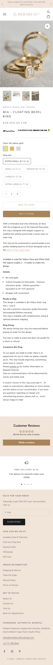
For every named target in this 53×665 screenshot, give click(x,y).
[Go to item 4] (35, 96)
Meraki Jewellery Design (19, 107)
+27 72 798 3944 (11, 643)
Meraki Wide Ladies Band (18, 250)
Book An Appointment (13, 613)
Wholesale (8, 552)
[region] (26, 470)
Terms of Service (10, 585)
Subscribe (14, 522)
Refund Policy (9, 580)
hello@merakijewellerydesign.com (18, 637)
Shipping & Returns (12, 570)
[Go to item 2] (16, 94)
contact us (14, 366)
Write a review (27, 442)
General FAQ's (9, 547)
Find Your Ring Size (12, 542)
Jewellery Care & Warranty (15, 537)
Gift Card (7, 556)
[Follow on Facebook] (4, 651)
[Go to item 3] (26, 96)
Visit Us (6, 608)
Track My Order (10, 575)
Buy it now (26, 214)
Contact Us (8, 603)
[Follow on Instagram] (12, 651)
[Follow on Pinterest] (19, 651)
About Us (7, 598)
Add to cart (26, 205)
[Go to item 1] (7, 96)
